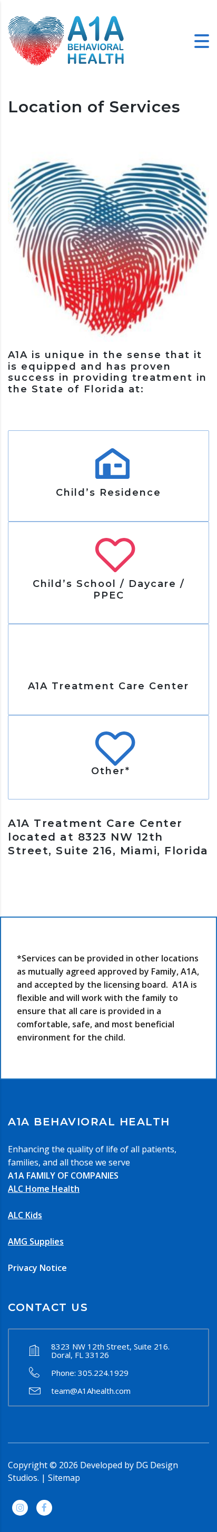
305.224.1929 (103, 1372)
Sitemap (64, 1477)
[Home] (66, 40)
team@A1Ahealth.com (91, 1390)
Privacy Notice (37, 1268)
